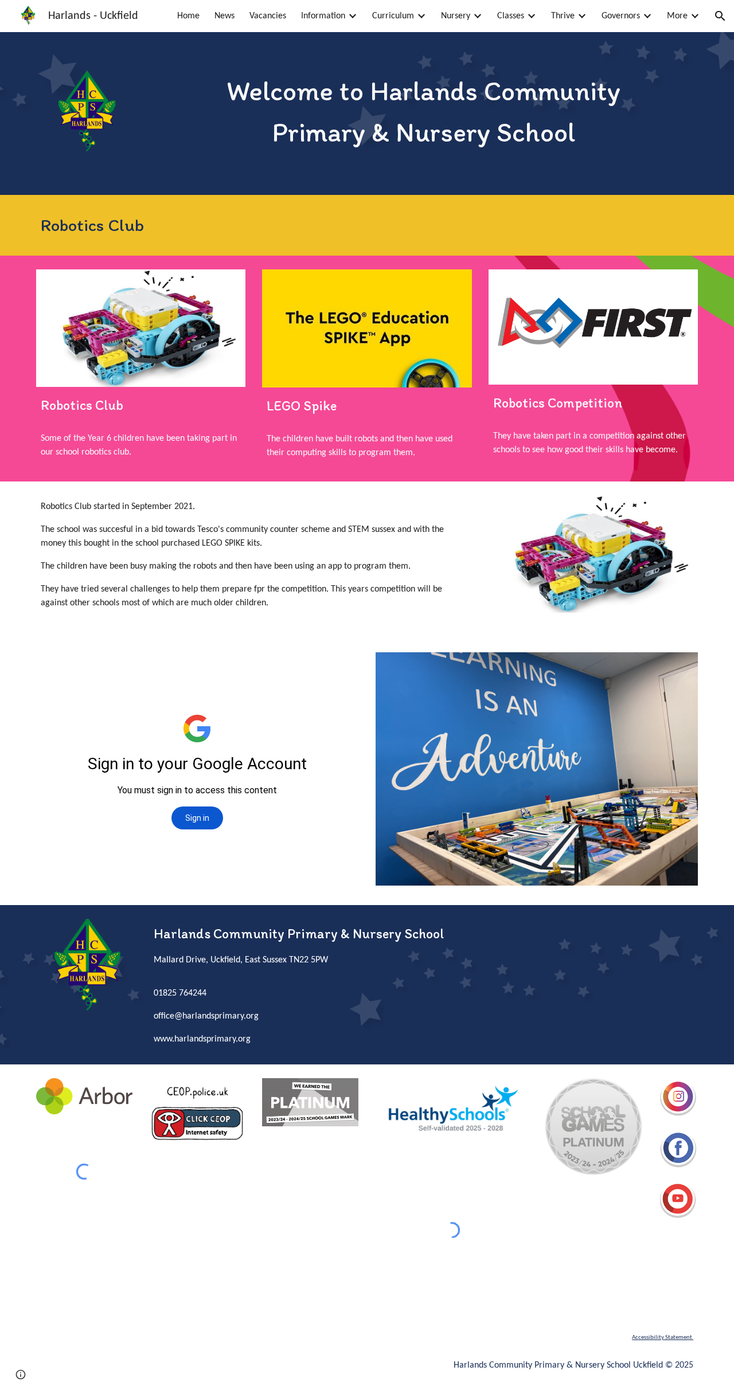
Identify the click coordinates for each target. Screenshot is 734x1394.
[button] (720, 16)
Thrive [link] (563, 16)
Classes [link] (510, 16)
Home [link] (188, 16)
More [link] (677, 16)
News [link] (224, 16)
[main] (424, 111)
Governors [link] (621, 16)
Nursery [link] (455, 16)
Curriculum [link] (393, 16)
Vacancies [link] (267, 16)
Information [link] (323, 16)
